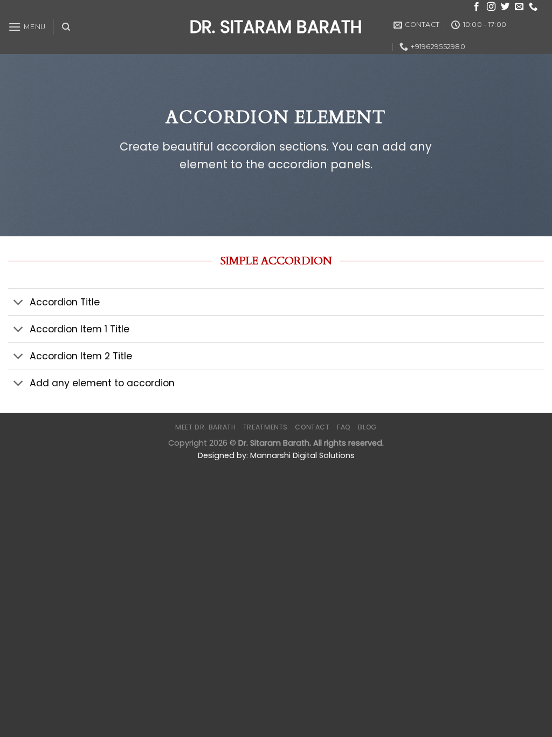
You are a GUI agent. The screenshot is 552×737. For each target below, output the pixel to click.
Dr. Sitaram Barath (276, 27)
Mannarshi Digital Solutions (302, 455)
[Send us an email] (519, 7)
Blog (367, 427)
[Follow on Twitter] (505, 7)
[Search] (66, 27)
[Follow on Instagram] (491, 7)
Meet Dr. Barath (205, 427)
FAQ (344, 427)
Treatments (265, 427)
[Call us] (533, 7)
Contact (312, 427)
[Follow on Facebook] (476, 7)
